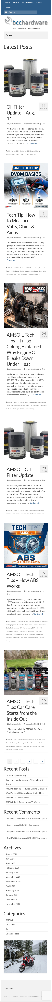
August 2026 (11, 854)
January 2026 (12, 872)
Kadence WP (38, 996)
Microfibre (26, 746)
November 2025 (13, 881)
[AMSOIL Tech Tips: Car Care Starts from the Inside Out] (26, 672)
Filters (37, 151)
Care (43, 739)
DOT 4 (39, 628)
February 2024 (12, 890)
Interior (8, 746)
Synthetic (42, 271)
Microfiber (19, 746)
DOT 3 (34, 628)
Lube (27, 405)
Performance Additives (26, 631)
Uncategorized (12, 934)
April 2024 (10, 886)
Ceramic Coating (11, 743)
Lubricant (30, 154)
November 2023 (13, 904)
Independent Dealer (12, 154)
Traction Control (33, 637)
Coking (8, 405)
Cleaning (21, 743)
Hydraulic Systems (12, 631)
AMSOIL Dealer (19, 151)
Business (38, 739)
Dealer (22, 271)
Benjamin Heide (15, 124)
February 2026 (12, 868)
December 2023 (13, 899)
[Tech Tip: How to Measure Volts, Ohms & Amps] (26, 186)
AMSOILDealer (30, 151)
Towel (21, 749)
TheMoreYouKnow (34, 274)
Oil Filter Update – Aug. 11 (18, 775)
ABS (8, 621)
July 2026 (10, 859)
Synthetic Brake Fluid (36, 634)
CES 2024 (10, 925)
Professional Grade (21, 634)
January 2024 (12, 895)
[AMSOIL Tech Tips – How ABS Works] (26, 545)
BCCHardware (14, 271)
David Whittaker (13, 838)
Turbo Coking (29, 409)
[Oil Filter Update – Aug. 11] (26, 78)
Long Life (23, 154)
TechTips (24, 274)
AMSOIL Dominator (34, 621)
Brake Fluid (42, 625)
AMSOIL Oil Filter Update (17, 797)
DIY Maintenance (25, 628)
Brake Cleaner (33, 625)
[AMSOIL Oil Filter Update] (26, 440)
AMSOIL (36, 124)
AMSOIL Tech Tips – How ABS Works (23, 802)
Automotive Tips (40, 402)
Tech (41, 591)
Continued (32, 143)
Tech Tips (17, 274)
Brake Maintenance (12, 628)
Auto (36, 268)
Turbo (22, 409)
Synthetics (9, 274)
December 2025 (13, 877)
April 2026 (10, 863)
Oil (35, 154)
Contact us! (9, 988)
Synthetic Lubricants (12, 637)
